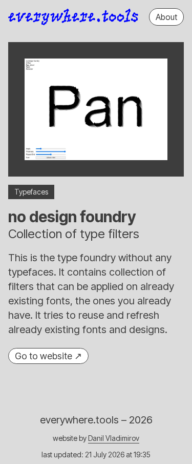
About (166, 17)
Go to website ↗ (48, 356)
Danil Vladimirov (113, 438)
